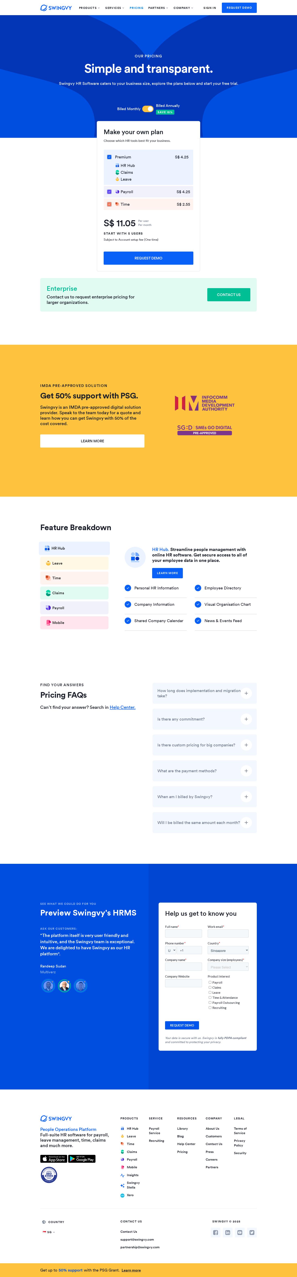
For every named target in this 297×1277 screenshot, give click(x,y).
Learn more (131, 1270)
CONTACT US (229, 294)
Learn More (167, 573)
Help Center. (123, 707)
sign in (209, 8)
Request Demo (239, 7)
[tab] (74, 549)
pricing (136, 8)
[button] (90, 8)
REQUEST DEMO (148, 258)
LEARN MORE (92, 441)
